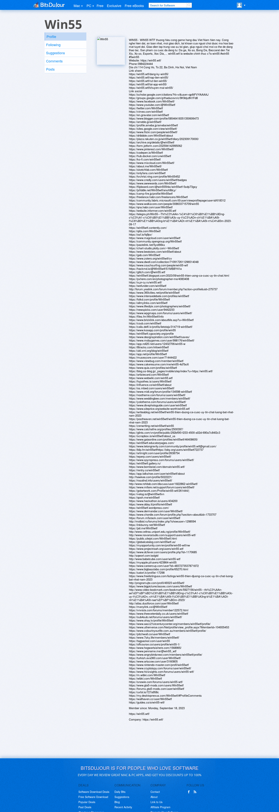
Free (100, 5)
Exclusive (114, 5)
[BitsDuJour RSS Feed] (196, 791)
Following (53, 44)
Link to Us (156, 802)
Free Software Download (93, 797)
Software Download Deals (93, 792)
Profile (51, 36)
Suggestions (55, 52)
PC (89, 5)
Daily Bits (119, 792)
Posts (50, 69)
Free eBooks (134, 5)
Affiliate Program (160, 807)
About (154, 797)
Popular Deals (86, 802)
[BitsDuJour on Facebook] (190, 791)
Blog (117, 802)
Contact (155, 792)
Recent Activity (123, 807)
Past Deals (84, 807)
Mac (77, 5)
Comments (54, 60)
